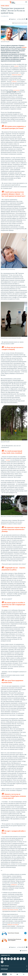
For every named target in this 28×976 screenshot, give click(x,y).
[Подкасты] (24, 958)
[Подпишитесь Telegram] (14, 958)
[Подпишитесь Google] (2, 958)
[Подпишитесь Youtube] (11, 958)
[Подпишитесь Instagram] (18, 958)
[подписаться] (2, 962)
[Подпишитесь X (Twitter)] (8, 958)
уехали (16, 66)
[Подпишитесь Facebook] (5, 958)
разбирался (14, 884)
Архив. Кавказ (5, 5)
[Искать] (24, 974)
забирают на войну (12, 924)
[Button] (12, 19)
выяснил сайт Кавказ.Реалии (10, 909)
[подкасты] (11, 974)
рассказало (16, 90)
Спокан (8, 460)
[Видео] (17, 974)
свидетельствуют (16, 74)
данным (24, 47)
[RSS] (21, 958)
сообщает (14, 81)
